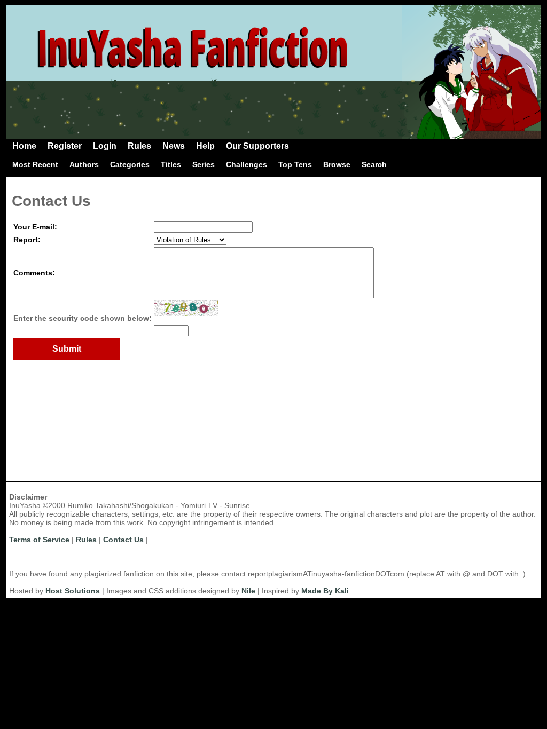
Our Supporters (257, 145)
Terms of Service (39, 539)
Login (104, 145)
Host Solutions (72, 591)
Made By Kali (325, 591)
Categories (130, 164)
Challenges (246, 164)
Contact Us (123, 539)
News (173, 145)
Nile (248, 591)
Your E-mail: (35, 227)
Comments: (34, 272)
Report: (27, 239)
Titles (171, 164)
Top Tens (295, 164)
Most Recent (35, 164)
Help (205, 145)
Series (203, 164)
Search (374, 164)
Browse (336, 164)
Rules (139, 145)
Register (65, 145)
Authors (84, 164)
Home (24, 145)
